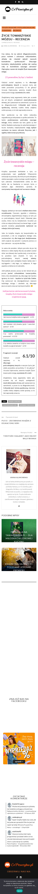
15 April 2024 (25, 827)
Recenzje (17, 30)
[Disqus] (19, 612)
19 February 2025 (29, 813)
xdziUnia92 (16, 831)
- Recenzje (16, 42)
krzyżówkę (31, 806)
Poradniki (6, 30)
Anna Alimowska (10, 46)
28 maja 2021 (25, 46)
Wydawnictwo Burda (27, 405)
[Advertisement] (19, 780)
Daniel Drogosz (18, 804)
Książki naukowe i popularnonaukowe (18, 27)
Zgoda (19, 891)
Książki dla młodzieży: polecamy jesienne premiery (19, 567)
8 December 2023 (25, 846)
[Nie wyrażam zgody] (35, 886)
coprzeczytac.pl (7, 42)
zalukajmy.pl (17, 817)
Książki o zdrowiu (14, 401)
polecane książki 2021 (9, 405)
